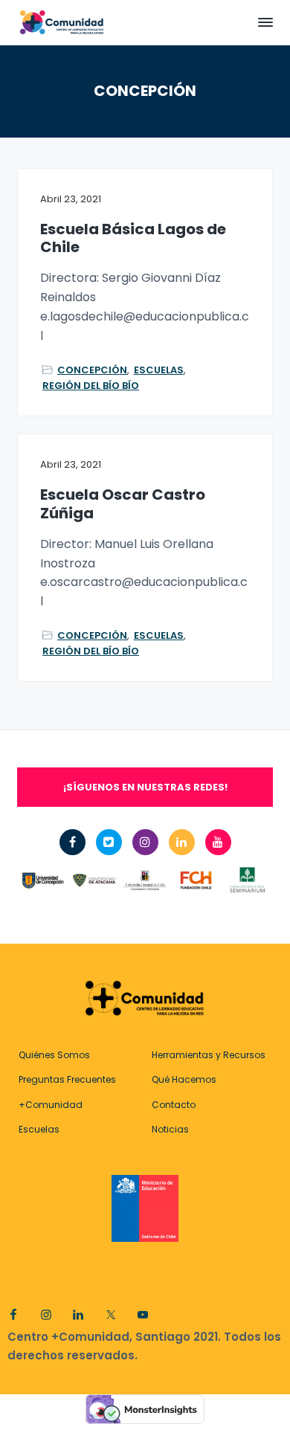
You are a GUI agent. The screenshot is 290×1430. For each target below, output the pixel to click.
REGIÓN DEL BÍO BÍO (90, 386)
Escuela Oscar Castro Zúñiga (122, 504)
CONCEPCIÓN (92, 370)
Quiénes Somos (54, 1055)
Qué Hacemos (184, 1079)
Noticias (170, 1129)
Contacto (174, 1104)
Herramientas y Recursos (208, 1055)
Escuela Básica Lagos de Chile (133, 238)
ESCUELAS (159, 370)
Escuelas (39, 1129)
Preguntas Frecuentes (67, 1079)
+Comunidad (51, 1104)
